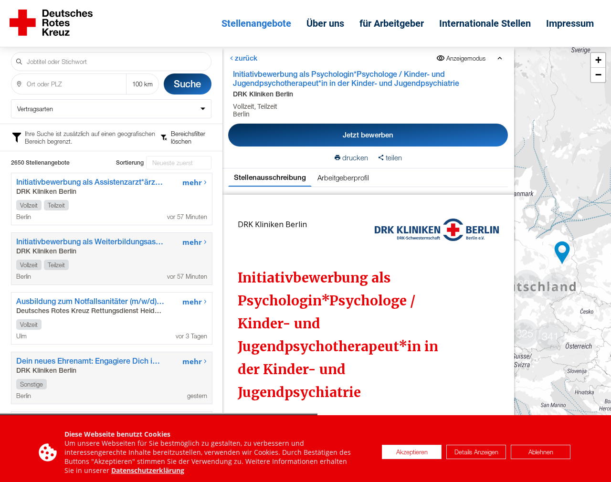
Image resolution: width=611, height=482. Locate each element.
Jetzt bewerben (368, 135)
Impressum (570, 23)
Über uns (325, 23)
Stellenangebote (256, 23)
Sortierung (130, 162)
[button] (562, 253)
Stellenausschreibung (270, 177)
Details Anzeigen (476, 452)
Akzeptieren (412, 452)
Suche (187, 83)
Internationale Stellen (485, 23)
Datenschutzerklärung (147, 470)
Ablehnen (540, 452)
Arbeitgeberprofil (343, 177)
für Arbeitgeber (391, 23)
